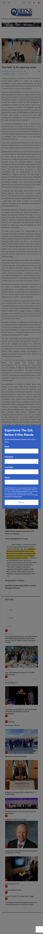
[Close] (39, 427)
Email (7, 446)
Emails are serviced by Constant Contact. (21, 495)
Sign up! (21, 502)
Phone (7, 477)
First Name (9, 457)
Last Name (9, 467)
